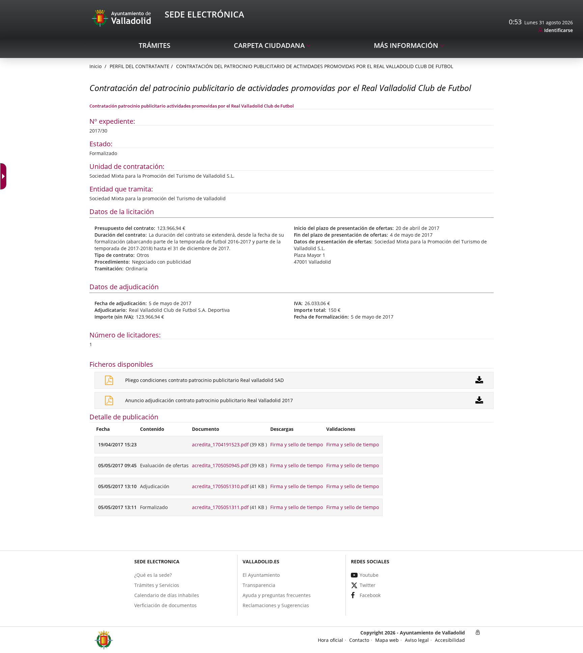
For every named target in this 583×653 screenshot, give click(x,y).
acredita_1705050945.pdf (220, 465)
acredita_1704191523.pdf (220, 444)
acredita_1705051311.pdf (220, 507)
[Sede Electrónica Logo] (122, 17)
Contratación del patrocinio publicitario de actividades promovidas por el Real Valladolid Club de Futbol (314, 66)
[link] (555, 30)
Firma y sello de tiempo (296, 444)
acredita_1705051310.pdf (220, 486)
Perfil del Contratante (139, 66)
